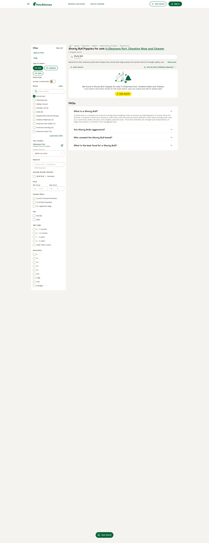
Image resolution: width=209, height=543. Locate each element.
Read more (172, 62)
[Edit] (62, 145)
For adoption (51, 68)
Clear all (59, 48)
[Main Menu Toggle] (28, 4)
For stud (38, 73)
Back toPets (39, 53)
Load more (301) (56, 136)
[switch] (53, 81)
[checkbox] (34, 96)
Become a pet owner (76, 4)
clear (61, 86)
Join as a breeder (97, 4)
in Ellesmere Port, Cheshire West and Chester (134, 48)
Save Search (78, 67)
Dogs (35, 58)
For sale (38, 68)
